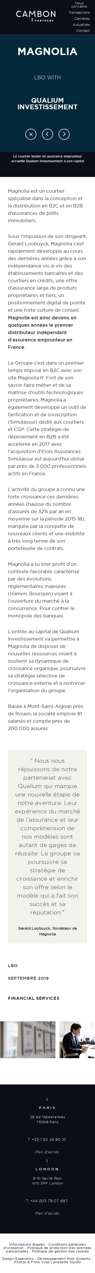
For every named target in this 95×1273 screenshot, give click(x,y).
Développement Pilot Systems (63, 1258)
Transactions (79, 12)
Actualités (81, 24)
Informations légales (27, 1244)
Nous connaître (79, 4)
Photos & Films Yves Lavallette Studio (47, 1262)
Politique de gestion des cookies (60, 1251)
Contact (83, 30)
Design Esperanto (18, 1258)
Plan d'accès (47, 1152)
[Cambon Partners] (35, 16)
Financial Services (34, 998)
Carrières (82, 18)
